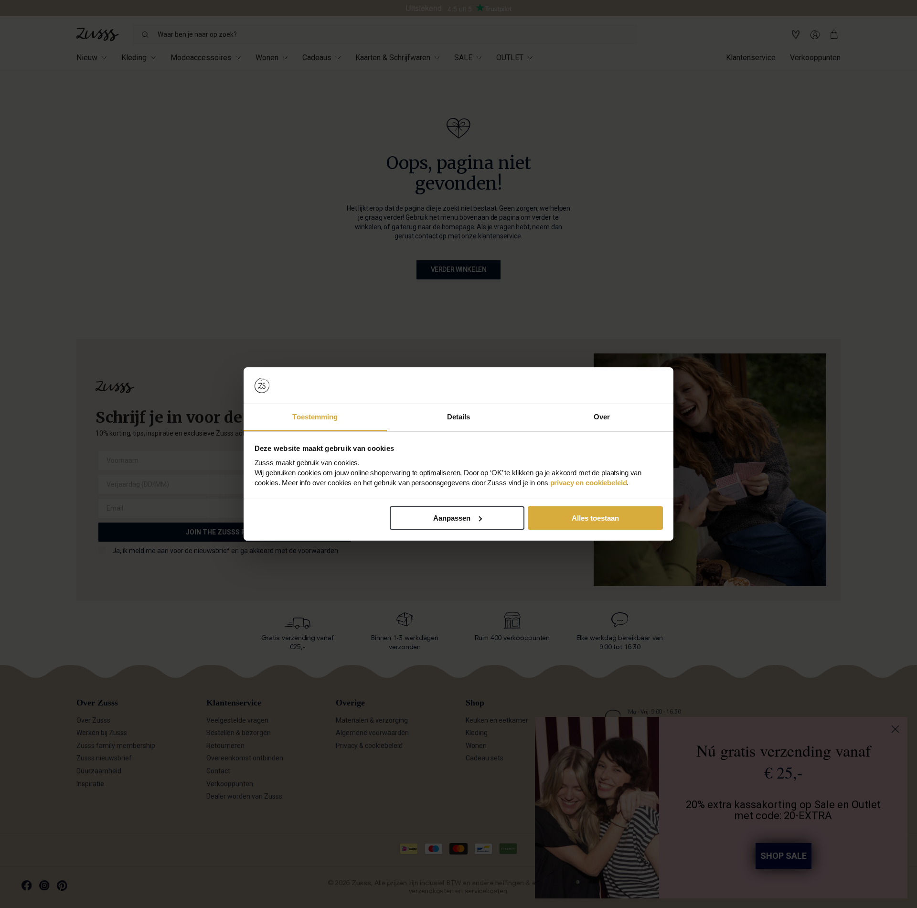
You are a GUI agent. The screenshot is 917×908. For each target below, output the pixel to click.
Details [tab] (458, 417)
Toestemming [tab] (315, 417)
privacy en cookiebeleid (588, 483)
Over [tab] (602, 417)
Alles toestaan (595, 518)
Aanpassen (451, 518)
